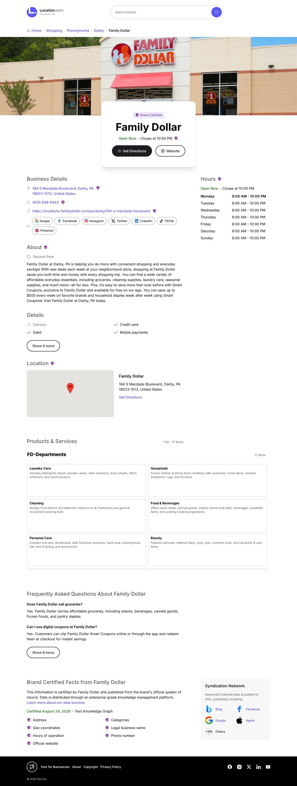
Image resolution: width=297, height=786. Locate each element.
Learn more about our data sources (56, 702)
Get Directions (130, 397)
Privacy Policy (110, 767)
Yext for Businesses (55, 767)
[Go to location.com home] (45, 12)
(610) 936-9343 (45, 202)
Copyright (90, 767)
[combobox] (167, 12)
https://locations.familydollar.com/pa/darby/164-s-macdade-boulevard (91, 211)
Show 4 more (43, 346)
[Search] (216, 12)
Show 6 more (43, 652)
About (76, 767)
